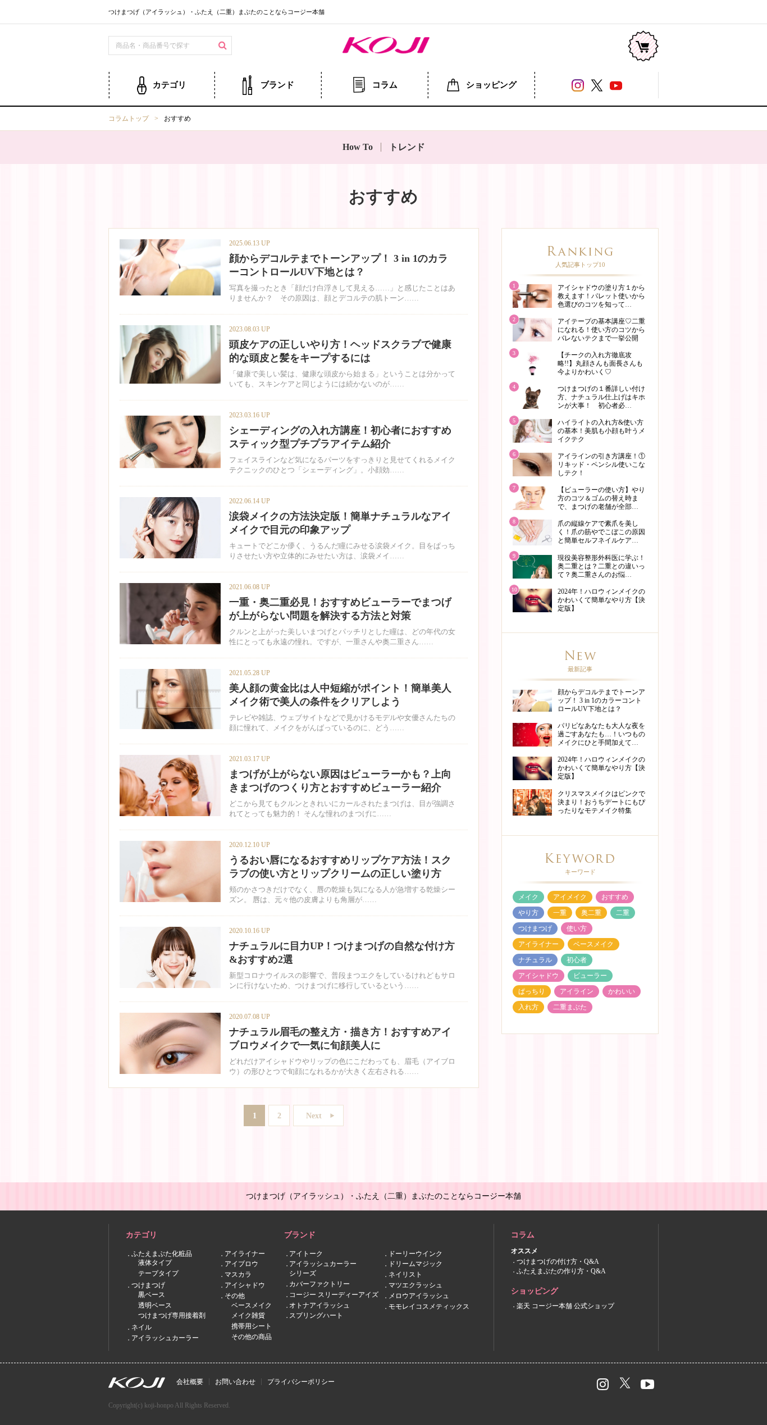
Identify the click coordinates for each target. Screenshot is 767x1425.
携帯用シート (251, 1326)
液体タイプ (155, 1263)
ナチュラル (535, 960)
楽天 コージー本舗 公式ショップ (565, 1305)
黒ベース (151, 1294)
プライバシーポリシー (301, 1382)
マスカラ (238, 1274)
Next (314, 1116)
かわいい (621, 991)
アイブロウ (241, 1264)
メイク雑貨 (248, 1315)
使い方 (577, 928)
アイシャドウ (538, 976)
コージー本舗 (383, 46)
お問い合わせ (235, 1382)
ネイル (141, 1327)
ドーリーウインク (415, 1253)
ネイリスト (405, 1274)
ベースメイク (593, 944)
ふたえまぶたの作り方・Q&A (561, 1271)
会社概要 (189, 1382)
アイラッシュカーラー (165, 1338)
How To (358, 147)
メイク (528, 897)
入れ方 (528, 1007)
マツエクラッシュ (415, 1285)
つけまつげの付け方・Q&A (558, 1261)
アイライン (576, 991)
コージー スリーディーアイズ (333, 1294)
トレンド (407, 147)
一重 (560, 913)
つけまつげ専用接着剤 (172, 1315)
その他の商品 (251, 1337)
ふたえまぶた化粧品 (161, 1253)
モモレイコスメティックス (429, 1306)
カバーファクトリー (319, 1284)
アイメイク (570, 897)
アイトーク (306, 1253)
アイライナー (538, 944)
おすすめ (614, 897)
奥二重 (591, 913)
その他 (235, 1295)
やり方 (528, 913)
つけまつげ (535, 928)
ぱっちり (531, 991)
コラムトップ (128, 118)
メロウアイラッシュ (419, 1295)
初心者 (577, 960)
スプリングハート (316, 1315)
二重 (622, 913)
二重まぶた (570, 1007)
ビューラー (590, 976)
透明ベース (155, 1305)
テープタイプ (158, 1273)
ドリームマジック (415, 1264)
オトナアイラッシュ (319, 1305)
